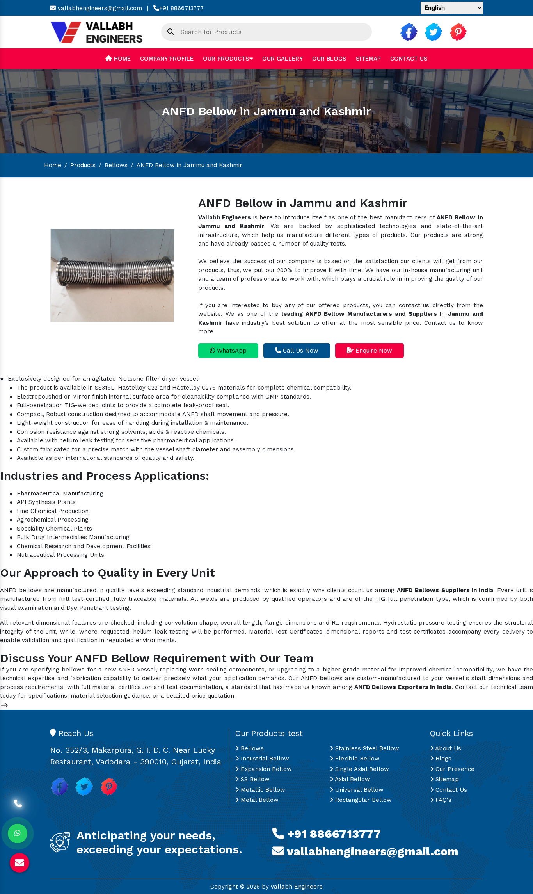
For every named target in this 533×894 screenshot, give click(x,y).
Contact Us (409, 58)
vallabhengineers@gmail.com (99, 8)
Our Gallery (282, 58)
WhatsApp (231, 350)
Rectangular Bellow (362, 799)
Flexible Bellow (356, 758)
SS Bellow (254, 779)
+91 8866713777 (181, 8)
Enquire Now (373, 350)
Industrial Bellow (264, 758)
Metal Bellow (259, 799)
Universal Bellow (358, 789)
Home (121, 58)
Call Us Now (299, 350)
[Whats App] (17, 833)
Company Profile (167, 58)
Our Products (226, 58)
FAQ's (442, 799)
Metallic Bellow (262, 789)
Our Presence (454, 769)
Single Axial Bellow (361, 769)
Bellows (116, 165)
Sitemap (368, 58)
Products (83, 165)
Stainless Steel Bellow (366, 748)
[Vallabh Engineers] (99, 31)
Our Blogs (329, 58)
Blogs (442, 758)
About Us (447, 748)
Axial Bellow (351, 779)
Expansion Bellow (265, 769)
